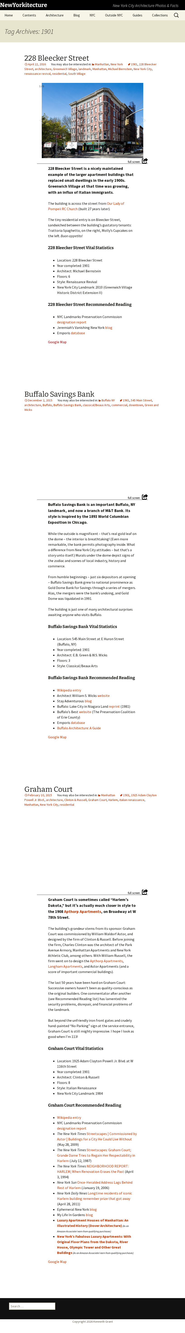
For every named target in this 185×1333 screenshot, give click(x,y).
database (78, 333)
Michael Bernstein (120, 69)
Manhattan (102, 64)
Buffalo (47, 405)
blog (108, 327)
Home (9, 15)
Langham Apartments (65, 966)
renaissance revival (37, 74)
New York (117, 64)
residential (59, 74)
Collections (160, 15)
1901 (134, 64)
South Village (77, 74)
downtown (136, 405)
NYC (92, 15)
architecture (43, 69)
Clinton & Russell (75, 800)
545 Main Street (141, 400)
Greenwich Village (65, 69)
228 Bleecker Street (56, 58)
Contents (29, 15)
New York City (143, 69)
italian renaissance (131, 800)
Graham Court (48, 789)
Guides (137, 15)
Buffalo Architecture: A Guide (79, 728)
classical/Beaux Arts (96, 405)
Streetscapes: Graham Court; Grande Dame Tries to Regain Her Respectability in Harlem (96, 1155)
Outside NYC (114, 15)
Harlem (113, 800)
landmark (85, 69)
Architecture (55, 15)
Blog (76, 15)
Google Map (57, 342)
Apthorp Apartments (82, 911)
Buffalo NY (108, 400)
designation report (71, 322)
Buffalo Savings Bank (59, 394)
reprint (114, 706)
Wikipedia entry (69, 690)
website (103, 695)
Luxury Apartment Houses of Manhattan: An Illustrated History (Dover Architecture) (92, 1223)
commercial (119, 405)
